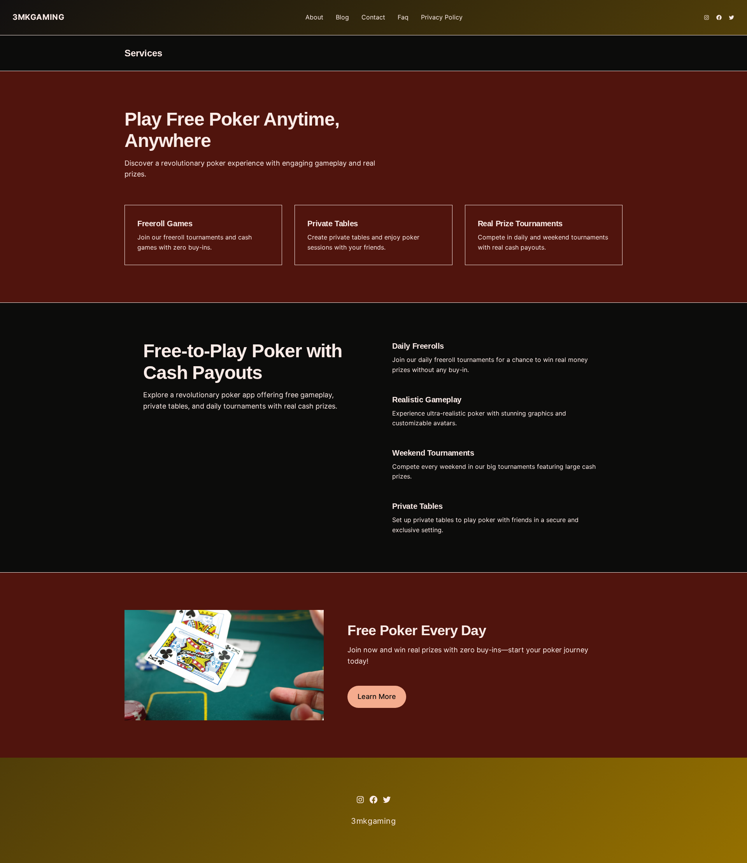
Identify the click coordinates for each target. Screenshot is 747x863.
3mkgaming (38, 17)
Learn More (377, 696)
